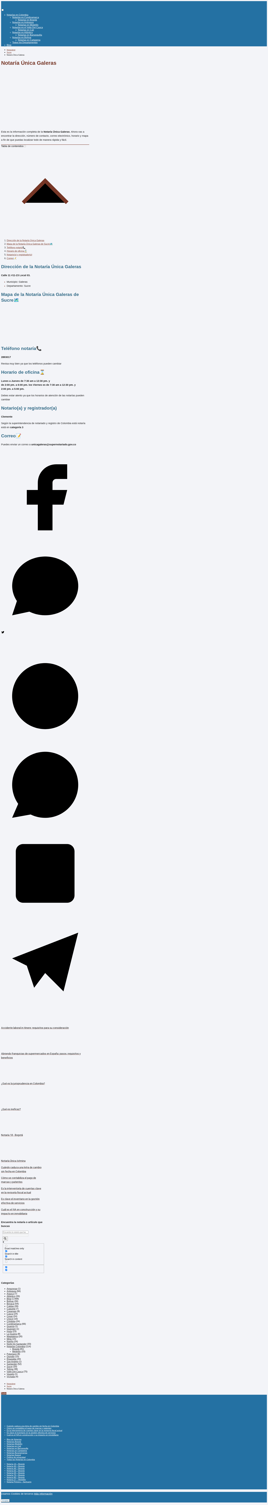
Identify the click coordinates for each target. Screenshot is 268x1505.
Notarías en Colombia (17, 15)
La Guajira (12, 1334)
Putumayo (12, 1354)
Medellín (16, 1351)
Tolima (10, 1369)
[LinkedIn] (45, 916)
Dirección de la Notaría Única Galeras (25, 240)
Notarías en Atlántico (22, 32)
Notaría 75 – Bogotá (16, 1475)
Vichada (11, 1376)
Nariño (10, 1341)
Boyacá (10, 1304)
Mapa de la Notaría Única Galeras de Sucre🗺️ (30, 244)
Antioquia (11, 1291)
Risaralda (11, 1359)
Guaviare (11, 1329)
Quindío (11, 1356)
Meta (9, 1339)
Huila (9, 1331)
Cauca (10, 1314)
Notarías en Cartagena (29, 40)
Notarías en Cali (26, 30)
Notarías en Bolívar (21, 37)
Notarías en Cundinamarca (25, 17)
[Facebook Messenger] (45, 629)
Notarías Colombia (16, 1346)
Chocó (10, 1319)
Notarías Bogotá (14, 1442)
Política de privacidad (16, 1457)
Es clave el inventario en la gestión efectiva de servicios (31, 1433)
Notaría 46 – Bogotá (16, 1468)
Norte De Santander (17, 1344)
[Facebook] (45, 540)
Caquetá (11, 1309)
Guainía (11, 1326)
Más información (43, 1493)
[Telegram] (45, 1005)
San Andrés (12, 1361)
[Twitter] (22, 651)
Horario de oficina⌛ (17, 251)
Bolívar (10, 1301)
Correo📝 (11, 258)
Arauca (10, 1294)
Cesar (10, 1316)
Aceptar (5, 1501)
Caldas (10, 1306)
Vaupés (10, 1374)
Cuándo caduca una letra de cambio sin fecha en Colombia (33, 1426)
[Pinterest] (45, 739)
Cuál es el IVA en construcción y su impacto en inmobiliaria (32, 1435)
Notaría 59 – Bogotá (16, 1473)
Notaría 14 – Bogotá (16, 1464)
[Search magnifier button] (5, 1239)
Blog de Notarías (14, 1439)
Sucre (10, 1366)
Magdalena (12, 1336)
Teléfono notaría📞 (16, 247)
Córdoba (11, 1321)
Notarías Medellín (14, 1444)
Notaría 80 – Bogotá (16, 1477)
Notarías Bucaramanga (17, 1453)
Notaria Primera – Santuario (19, 1482)
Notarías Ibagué (14, 1455)
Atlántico (11, 1296)
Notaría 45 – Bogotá (16, 1466)
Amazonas (12, 1289)
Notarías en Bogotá (27, 20)
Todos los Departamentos (25, 42)
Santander (12, 1364)
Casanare (11, 1311)
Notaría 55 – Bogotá (16, 1471)
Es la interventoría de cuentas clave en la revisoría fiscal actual (34, 1430)
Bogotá (15, 1349)
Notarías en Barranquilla (30, 35)
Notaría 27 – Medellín (16, 1479)
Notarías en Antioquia (23, 22)
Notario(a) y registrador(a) (19, 255)
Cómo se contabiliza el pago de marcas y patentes (29, 1428)
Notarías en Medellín (28, 25)
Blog (9, 45)
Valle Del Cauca (15, 1371)
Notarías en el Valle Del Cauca (27, 27)
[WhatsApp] (45, 828)
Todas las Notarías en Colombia (21, 1459)
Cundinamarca (14, 1324)
